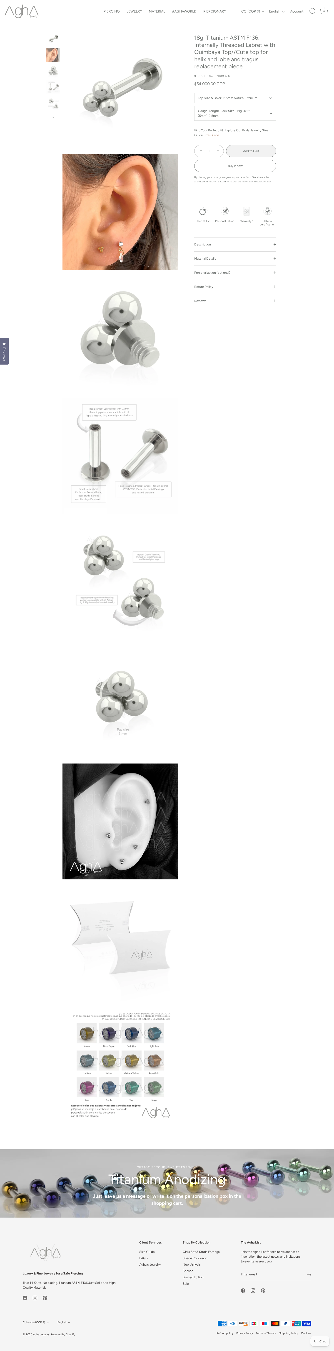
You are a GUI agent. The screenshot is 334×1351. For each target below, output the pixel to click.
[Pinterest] (45, 1298)
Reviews (200, 301)
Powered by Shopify (63, 1334)
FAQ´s (143, 1258)
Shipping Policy (288, 1333)
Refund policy (225, 1333)
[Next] (53, 117)
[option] (53, 39)
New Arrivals (192, 1265)
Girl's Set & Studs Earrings (201, 1252)
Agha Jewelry (41, 1334)
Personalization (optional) (212, 273)
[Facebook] (25, 1298)
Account (297, 11)
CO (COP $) (250, 11)
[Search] (313, 11)
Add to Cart (251, 151)
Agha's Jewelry (150, 1265)
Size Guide (211, 135)
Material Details (205, 258)
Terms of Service (266, 1333)
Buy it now (235, 166)
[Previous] (53, 28)
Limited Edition (193, 1277)
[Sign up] (309, 1274)
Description (202, 244)
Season (188, 1271)
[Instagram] (35, 1298)
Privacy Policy (244, 1333)
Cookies (306, 1333)
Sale (186, 1284)
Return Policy (203, 287)
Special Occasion (195, 1258)
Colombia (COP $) (34, 1322)
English (274, 11)
